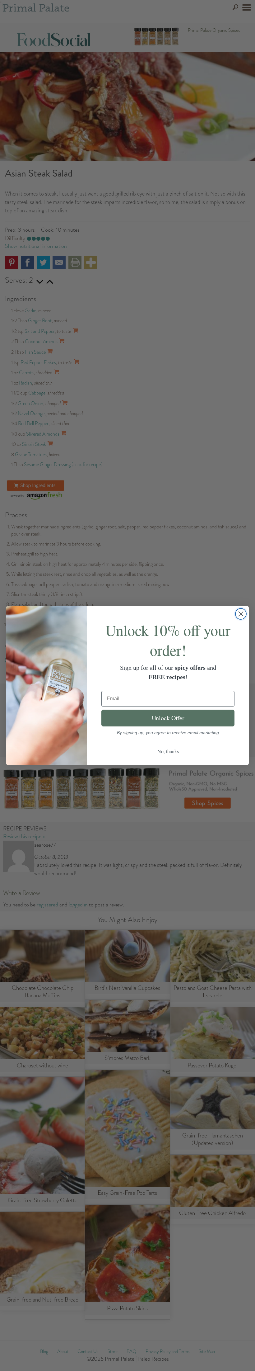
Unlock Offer (168, 718)
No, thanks (168, 751)
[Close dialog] (240, 613)
